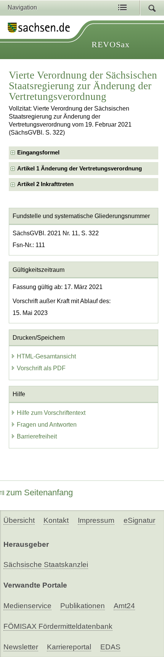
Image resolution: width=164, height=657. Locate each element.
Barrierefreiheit (37, 436)
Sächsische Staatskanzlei (45, 565)
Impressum (96, 520)
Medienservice (27, 606)
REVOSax (111, 44)
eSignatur (139, 520)
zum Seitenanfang (39, 492)
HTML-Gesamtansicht (46, 356)
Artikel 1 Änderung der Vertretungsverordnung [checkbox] (79, 168)
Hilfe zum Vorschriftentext (51, 413)
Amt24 (124, 606)
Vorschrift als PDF (41, 368)
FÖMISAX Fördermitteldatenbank (58, 626)
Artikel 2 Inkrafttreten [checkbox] (45, 184)
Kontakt (56, 520)
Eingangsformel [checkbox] (38, 152)
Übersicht (19, 520)
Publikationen (82, 606)
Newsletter (20, 647)
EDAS (110, 647)
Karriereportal (69, 647)
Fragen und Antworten (47, 424)
